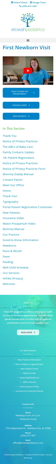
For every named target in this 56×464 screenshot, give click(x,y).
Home (7, 191)
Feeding (8, 262)
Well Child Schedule (16, 267)
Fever (6, 256)
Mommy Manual (13, 229)
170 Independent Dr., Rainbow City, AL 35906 (28, 428)
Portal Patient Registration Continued (27, 207)
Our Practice (11, 234)
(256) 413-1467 (28, 435)
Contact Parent (12, 180)
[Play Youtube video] (28, 70)
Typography (10, 201)
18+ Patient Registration (18, 158)
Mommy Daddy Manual (18, 174)
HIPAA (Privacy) (13, 278)
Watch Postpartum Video (19, 223)
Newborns (9, 245)
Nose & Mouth (12, 251)
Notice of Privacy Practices (20, 141)
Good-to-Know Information (20, 240)
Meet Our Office (13, 185)
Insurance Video (13, 218)
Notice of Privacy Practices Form (24, 169)
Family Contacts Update (18, 152)
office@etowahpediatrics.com (28, 442)
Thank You (10, 136)
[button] (28, 40)
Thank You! (10, 196)
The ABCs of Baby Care (18, 147)
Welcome (9, 284)
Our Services (11, 273)
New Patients (11, 212)
